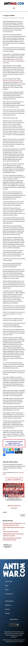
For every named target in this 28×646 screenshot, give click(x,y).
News (7, 589)
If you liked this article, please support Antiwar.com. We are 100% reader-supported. (14, 443)
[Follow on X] (14, 624)
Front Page (8, 581)
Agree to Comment (14, 479)
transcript (16, 107)
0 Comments (21, 18)
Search (7, 609)
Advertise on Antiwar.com (14, 505)
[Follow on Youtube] (17, 624)
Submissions (9, 601)
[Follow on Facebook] (10, 624)
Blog (6, 585)
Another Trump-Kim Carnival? (10, 531)
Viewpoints (9, 594)
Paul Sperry (7, 18)
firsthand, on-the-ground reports (11, 80)
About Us (8, 605)
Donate (7, 613)
